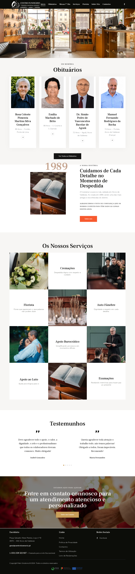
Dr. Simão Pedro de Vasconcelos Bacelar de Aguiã (82, 121)
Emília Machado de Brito (52, 118)
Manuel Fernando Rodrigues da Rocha (112, 119)
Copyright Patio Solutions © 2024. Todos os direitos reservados (33, 563)
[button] (63, 465)
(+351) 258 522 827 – (18, 553)
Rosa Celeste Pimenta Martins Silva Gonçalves (23, 119)
